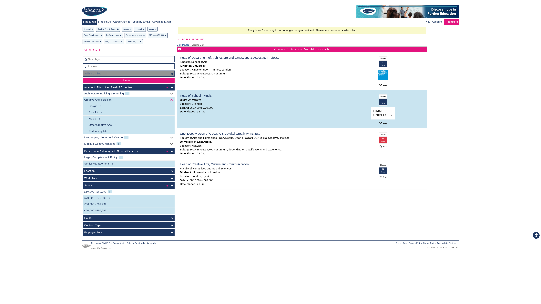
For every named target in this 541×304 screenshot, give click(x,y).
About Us (95, 248)
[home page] (94, 12)
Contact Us (106, 248)
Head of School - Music (196, 95)
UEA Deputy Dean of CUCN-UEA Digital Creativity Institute (220, 133)
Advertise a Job (161, 21)
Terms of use (402, 243)
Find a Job (89, 21)
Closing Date (198, 45)
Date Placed (183, 45)
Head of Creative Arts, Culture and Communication (214, 164)
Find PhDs (104, 21)
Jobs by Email (141, 21)
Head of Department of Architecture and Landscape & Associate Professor (230, 57)
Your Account (434, 21)
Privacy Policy (415, 243)
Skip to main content (13, 3)
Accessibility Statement (447, 243)
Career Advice (121, 21)
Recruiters (451, 21)
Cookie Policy (429, 243)
